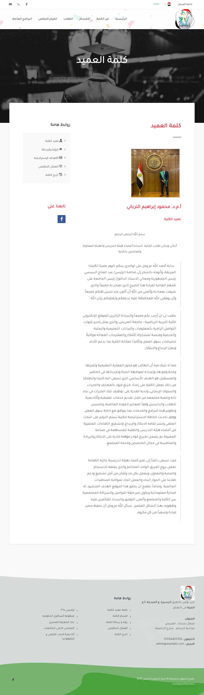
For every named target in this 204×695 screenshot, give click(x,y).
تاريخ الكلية (52, 175)
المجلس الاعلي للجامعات (59, 628)
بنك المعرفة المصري (61, 622)
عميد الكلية (52, 141)
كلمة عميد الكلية (118, 610)
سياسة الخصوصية (184, 684)
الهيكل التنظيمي (48, 166)
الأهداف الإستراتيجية (46, 158)
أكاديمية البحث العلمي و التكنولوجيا (60, 637)
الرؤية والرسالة (50, 149)
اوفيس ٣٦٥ (67, 610)
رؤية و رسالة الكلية (117, 622)
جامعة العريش (185, 4)
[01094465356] (19, 4)
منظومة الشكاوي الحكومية (58, 616)
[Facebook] (27, 4)
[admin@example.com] (10, 4)
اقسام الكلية (120, 616)
